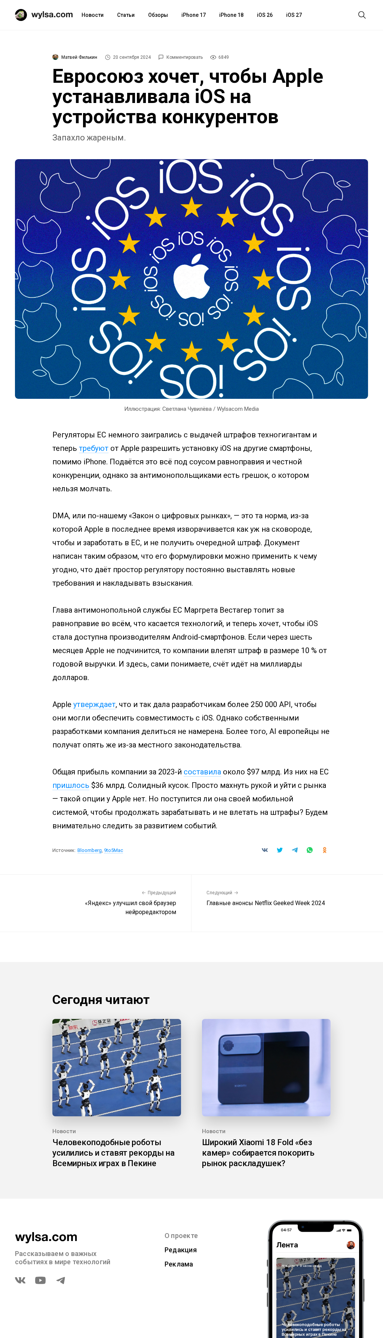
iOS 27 (294, 15)
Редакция (181, 1250)
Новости (93, 15)
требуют (93, 448)
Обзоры (158, 15)
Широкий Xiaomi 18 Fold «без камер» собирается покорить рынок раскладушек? (258, 1153)
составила (202, 771)
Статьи (126, 15)
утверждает (94, 704)
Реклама (179, 1264)
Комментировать (184, 57)
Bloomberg (89, 850)
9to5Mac (113, 850)
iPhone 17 (193, 15)
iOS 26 (265, 15)
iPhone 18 (231, 15)
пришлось (70, 785)
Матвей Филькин (79, 57)
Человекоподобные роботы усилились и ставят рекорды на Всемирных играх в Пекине (113, 1153)
